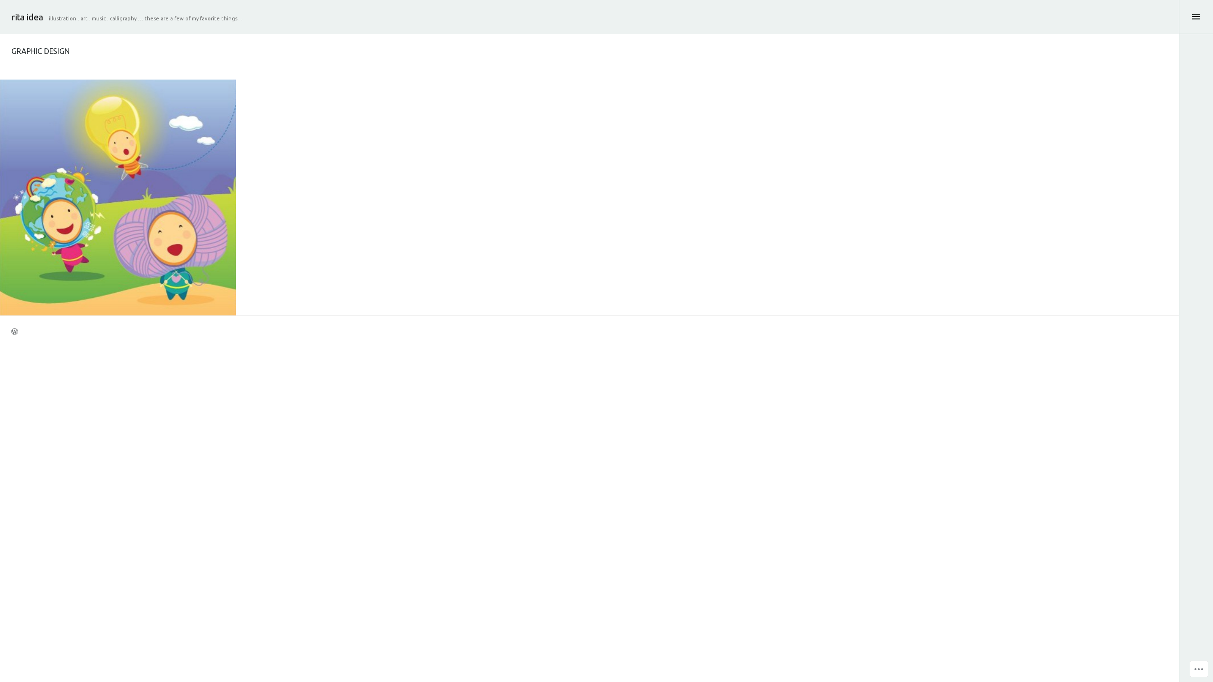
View (111, 221)
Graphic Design (146, 176)
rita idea (27, 17)
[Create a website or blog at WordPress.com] (14, 333)
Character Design (94, 176)
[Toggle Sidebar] (1196, 17)
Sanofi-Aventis (118, 195)
